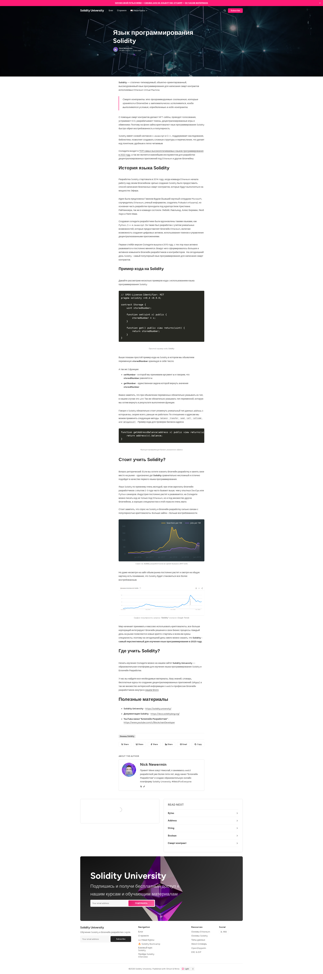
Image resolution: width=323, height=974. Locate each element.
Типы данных (198, 940)
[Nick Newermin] (115, 49)
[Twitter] (141, 786)
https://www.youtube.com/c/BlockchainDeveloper (149, 722)
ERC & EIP (196, 952)
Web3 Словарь (199, 944)
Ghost (169, 969)
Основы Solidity (127, 736)
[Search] (225, 10)
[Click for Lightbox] (161, 540)
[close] (320, 3)
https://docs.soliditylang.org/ (165, 713)
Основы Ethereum (200, 931)
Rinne (176, 969)
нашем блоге (152, 690)
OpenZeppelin (198, 948)
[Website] (144, 786)
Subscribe (235, 10)
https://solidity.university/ (158, 708)
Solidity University (144, 969)
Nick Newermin (125, 48)
